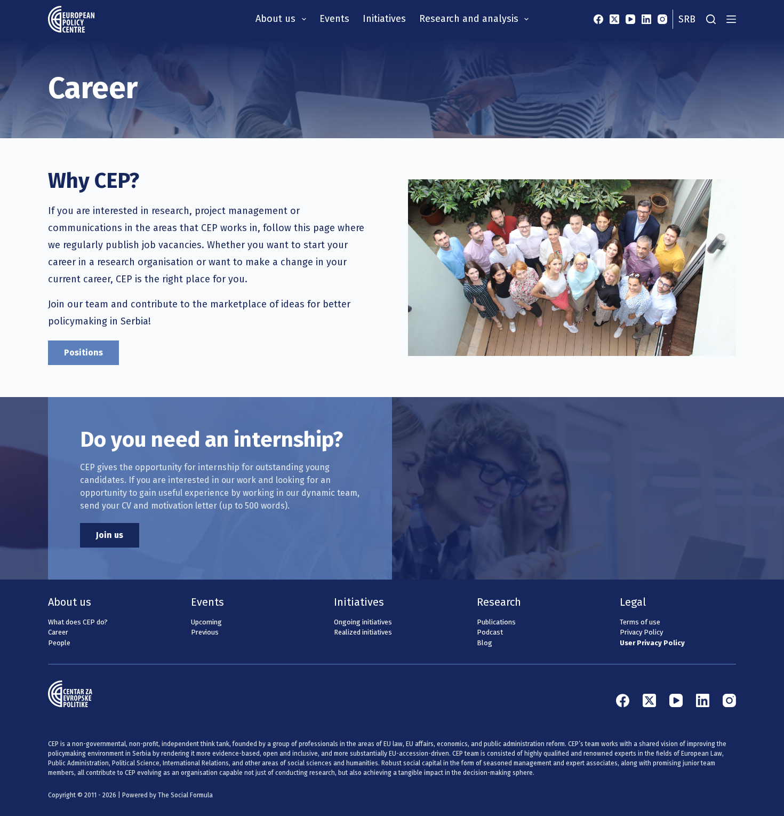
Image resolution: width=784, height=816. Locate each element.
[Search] (711, 19)
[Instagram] (662, 19)
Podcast (490, 632)
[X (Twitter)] (614, 19)
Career (58, 632)
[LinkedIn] (646, 19)
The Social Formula (185, 795)
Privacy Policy (641, 632)
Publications (496, 622)
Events (334, 19)
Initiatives (384, 19)
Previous (205, 632)
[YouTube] (630, 19)
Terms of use (640, 622)
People (59, 643)
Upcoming (206, 622)
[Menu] (731, 19)
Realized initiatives (363, 632)
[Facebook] (598, 19)
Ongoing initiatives (363, 622)
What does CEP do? (78, 622)
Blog (484, 643)
